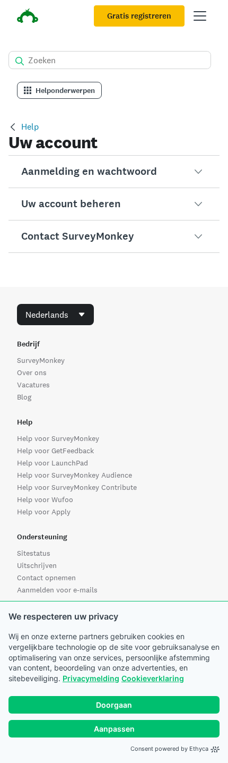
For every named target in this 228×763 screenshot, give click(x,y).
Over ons (32, 372)
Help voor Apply (44, 511)
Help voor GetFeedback (55, 450)
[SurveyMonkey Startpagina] (27, 17)
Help (30, 126)
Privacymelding (91, 678)
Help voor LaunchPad (52, 463)
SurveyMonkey (41, 360)
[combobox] (55, 314)
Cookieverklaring (152, 678)
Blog (24, 397)
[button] (114, 172)
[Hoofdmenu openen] (200, 16)
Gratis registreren (139, 16)
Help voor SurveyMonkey (58, 438)
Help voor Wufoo (45, 499)
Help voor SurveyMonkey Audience (74, 475)
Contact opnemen (46, 577)
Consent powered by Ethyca (169, 748)
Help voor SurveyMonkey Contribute (77, 487)
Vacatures (33, 384)
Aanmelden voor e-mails (57, 590)
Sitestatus (33, 553)
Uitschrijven (37, 565)
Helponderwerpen (65, 91)
